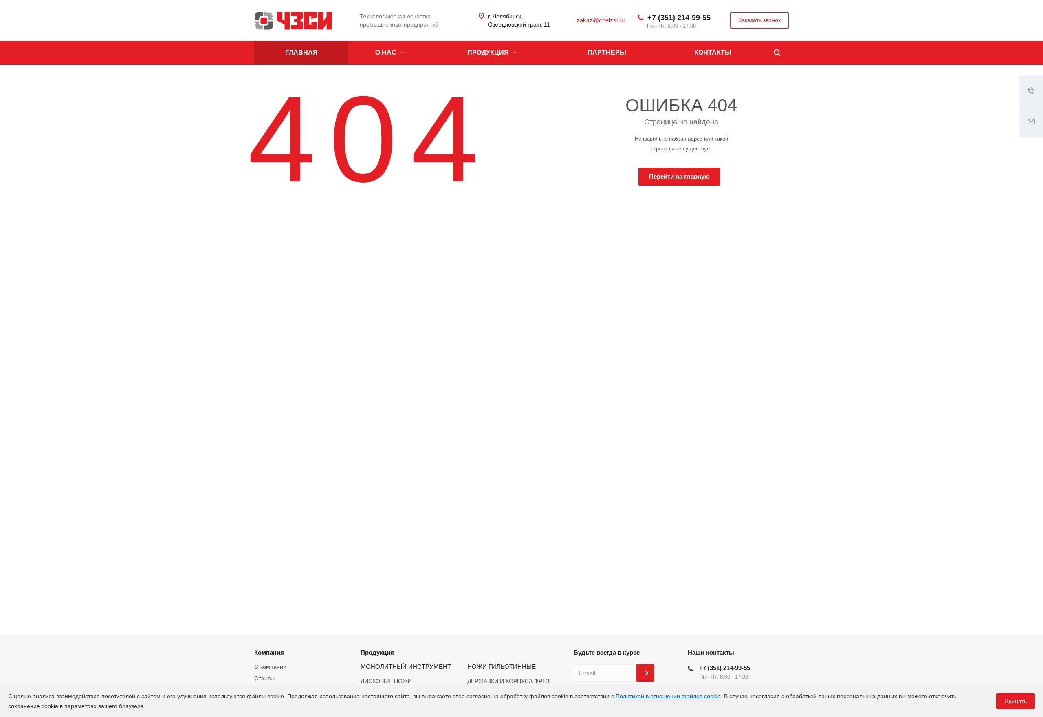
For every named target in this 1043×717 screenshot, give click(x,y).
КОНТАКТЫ (712, 52)
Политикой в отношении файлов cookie (668, 696)
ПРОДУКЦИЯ (488, 52)
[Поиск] (777, 53)
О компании (270, 667)
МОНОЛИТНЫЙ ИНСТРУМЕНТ (406, 666)
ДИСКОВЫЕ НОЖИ (386, 681)
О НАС (386, 52)
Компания (269, 652)
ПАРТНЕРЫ (607, 52)
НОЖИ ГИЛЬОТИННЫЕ (501, 666)
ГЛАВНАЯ (301, 52)
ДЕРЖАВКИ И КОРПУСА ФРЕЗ (508, 681)
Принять (1015, 701)
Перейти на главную (679, 176)
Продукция (377, 652)
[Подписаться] (645, 673)
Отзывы (264, 678)
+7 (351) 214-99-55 (679, 17)
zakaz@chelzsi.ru (601, 20)
